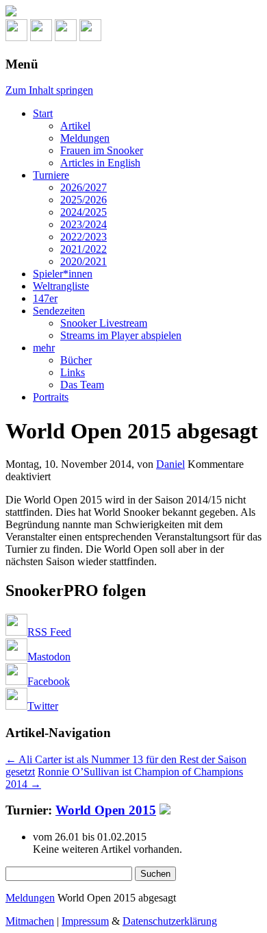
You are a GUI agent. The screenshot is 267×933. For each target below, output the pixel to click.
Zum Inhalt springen (49, 90)
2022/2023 (83, 236)
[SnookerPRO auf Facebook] (66, 37)
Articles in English (100, 163)
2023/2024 (83, 224)
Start (43, 113)
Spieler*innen (62, 273)
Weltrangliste (61, 286)
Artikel (75, 126)
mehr (44, 347)
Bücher (76, 360)
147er (45, 298)
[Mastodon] (41, 37)
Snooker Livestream (103, 323)
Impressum (85, 921)
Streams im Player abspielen (120, 335)
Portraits (50, 397)
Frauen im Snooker (101, 150)
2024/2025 (83, 212)
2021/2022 (83, 249)
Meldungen (85, 138)
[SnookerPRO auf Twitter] (90, 37)
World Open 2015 (105, 810)
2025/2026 (83, 200)
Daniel (170, 464)
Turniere (51, 175)
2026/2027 (83, 187)
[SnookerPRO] (133, 12)
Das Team (82, 384)
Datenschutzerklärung (170, 921)
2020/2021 (83, 261)
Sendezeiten (59, 310)
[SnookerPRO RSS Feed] (16, 37)
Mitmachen (29, 921)
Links (72, 372)
